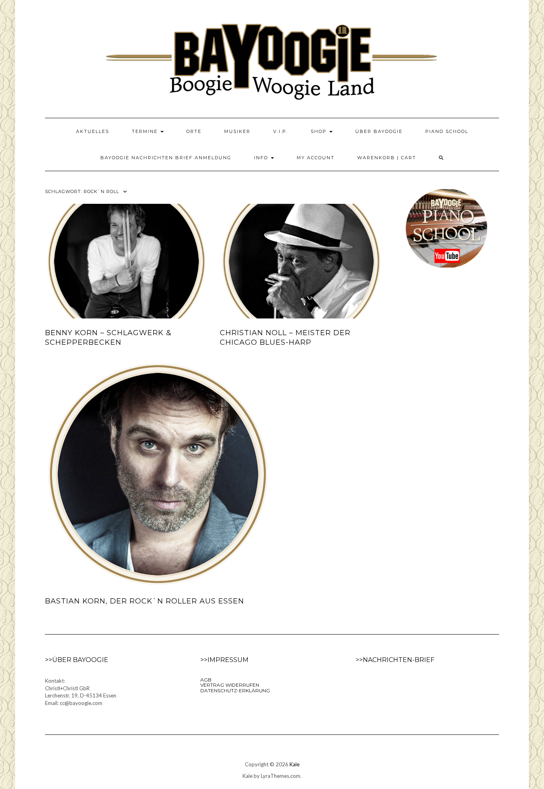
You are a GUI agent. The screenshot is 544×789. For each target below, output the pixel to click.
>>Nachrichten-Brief (395, 660)
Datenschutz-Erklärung (235, 690)
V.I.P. (280, 131)
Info (262, 157)
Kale (294, 764)
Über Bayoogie (379, 131)
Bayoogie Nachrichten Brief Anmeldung (165, 157)
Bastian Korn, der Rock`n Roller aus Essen (144, 601)
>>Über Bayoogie (76, 660)
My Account (316, 157)
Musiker (237, 131)
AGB (205, 680)
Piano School (446, 131)
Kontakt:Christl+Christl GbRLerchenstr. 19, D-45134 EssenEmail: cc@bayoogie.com (80, 692)
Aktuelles (92, 131)
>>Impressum (224, 660)
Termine (146, 131)
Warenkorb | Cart (386, 157)
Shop (320, 131)
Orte (194, 131)
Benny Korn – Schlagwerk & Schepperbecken (108, 337)
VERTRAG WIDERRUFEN (229, 685)
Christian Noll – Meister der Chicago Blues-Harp (285, 337)
